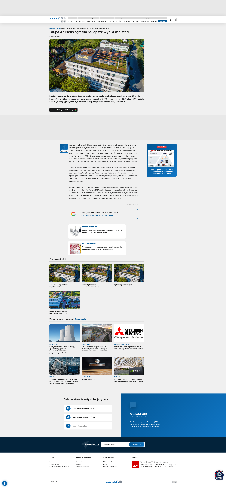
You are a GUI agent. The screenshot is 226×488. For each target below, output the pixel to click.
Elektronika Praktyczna (110, 466)
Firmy (76, 21)
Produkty (82, 21)
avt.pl (171, 467)
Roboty (80, 18)
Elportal (105, 464)
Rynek (70, 21)
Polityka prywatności (82, 466)
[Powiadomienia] (4, 483)
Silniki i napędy (72, 18)
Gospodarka (91, 21)
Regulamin (79, 462)
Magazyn (154, 21)
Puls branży (135, 21)
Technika (127, 21)
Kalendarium (145, 21)
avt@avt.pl (172, 465)
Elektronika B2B (107, 462)
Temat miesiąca (102, 21)
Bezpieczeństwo (128, 18)
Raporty (111, 21)
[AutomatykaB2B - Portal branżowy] (57, 18)
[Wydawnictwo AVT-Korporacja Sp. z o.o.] (135, 465)
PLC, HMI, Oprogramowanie (91, 18)
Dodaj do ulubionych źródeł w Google (62, 110)
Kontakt (51, 462)
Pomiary (137, 18)
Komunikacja (118, 18)
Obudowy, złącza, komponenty (149, 18)
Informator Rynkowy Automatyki (59, 466)
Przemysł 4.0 (163, 18)
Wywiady (119, 21)
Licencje (78, 464)
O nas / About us (54, 464)
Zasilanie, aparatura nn (107, 18)
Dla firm (162, 21)
